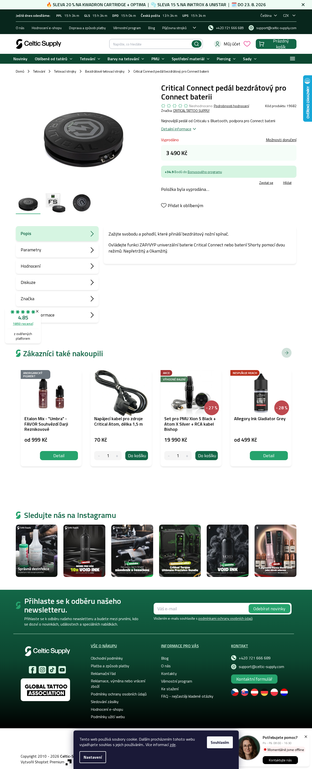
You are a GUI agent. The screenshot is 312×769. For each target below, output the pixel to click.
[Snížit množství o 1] (98, 455)
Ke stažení (170, 688)
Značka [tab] (27, 298)
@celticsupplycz (52, 669)
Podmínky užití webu (108, 716)
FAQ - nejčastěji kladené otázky (187, 696)
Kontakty (169, 673)
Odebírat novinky (269, 608)
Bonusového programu (205, 171)
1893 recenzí (23, 323)
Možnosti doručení (281, 139)
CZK (286, 15)
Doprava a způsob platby (87, 27)
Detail (59, 455)
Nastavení (93, 757)
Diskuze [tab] (28, 282)
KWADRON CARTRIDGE (104, 4)
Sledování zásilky (105, 701)
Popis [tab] (26, 233)
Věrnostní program (127, 27)
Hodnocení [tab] (30, 266)
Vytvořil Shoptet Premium (42, 762)
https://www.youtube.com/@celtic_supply (62, 669)
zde (173, 745)
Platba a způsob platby (110, 666)
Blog (151, 27)
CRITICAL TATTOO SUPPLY (191, 110)
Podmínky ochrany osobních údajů (119, 694)
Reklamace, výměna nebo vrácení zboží (118, 683)
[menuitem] (20, 59)
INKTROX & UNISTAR (206, 4)
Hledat (197, 44)
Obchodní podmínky (107, 658)
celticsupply (42, 669)
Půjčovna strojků (174, 27)
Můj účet (232, 43)
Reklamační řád (103, 673)
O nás (20, 27)
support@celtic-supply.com (261, 666)
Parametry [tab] (31, 249)
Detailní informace (176, 129)
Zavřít (190, 183)
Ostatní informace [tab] (38, 315)
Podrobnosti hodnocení (231, 105)
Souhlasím (220, 742)
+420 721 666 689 (255, 658)
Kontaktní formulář (254, 679)
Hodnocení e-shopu (47, 27)
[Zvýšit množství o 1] (117, 455)
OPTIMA (138, 4)
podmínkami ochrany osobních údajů (225, 618)
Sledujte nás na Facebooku (32, 669)
